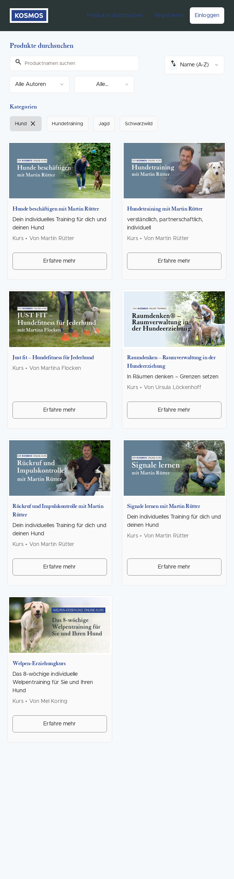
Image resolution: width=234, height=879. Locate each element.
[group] (117, 123)
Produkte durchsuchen (115, 15)
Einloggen (207, 15)
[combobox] (39, 84)
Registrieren (169, 15)
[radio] (26, 123)
